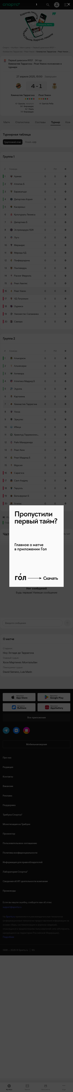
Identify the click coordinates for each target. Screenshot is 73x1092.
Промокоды (9, 890)
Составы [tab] (40, 122)
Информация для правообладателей (22, 862)
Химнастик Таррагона (22, 95)
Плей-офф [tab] (30, 142)
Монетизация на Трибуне (16, 824)
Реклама (7, 795)
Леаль (31, 109)
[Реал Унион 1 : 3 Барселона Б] (47, 99)
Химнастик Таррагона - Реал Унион (18, 51)
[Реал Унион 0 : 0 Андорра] (41, 99)
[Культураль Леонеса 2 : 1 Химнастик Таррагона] (33, 99)
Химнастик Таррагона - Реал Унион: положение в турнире (53, 51)
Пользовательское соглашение (20, 843)
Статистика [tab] (22, 122)
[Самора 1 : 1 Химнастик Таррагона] (25, 99)
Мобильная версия (36, 744)
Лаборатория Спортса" (15, 871)
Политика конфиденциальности (20, 852)
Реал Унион (45, 95)
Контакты (8, 776)
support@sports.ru (12, 907)
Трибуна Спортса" (12, 814)
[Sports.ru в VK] (17, 731)
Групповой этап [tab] (12, 142)
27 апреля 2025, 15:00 (29, 76)
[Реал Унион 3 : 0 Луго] (45, 99)
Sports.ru (10, 916)
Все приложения (36, 717)
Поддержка (9, 805)
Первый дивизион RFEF (43, 47)
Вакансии (8, 786)
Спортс (6, 47)
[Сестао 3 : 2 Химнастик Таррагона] (29, 99)
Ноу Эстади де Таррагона (18, 652)
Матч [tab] (6, 122)
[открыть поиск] (48, 5)
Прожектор (9, 833)
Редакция (8, 767)
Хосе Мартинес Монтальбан (20, 662)
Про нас (7, 757)
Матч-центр (25, 47)
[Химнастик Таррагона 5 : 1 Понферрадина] (27, 99)
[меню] (66, 4)
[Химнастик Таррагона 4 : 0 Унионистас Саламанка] (31, 99)
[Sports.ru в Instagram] (27, 731)
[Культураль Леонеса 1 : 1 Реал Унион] (39, 99)
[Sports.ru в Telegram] (7, 731)
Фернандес (29, 106)
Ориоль (21, 103)
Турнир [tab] (55, 122)
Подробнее (8, 936)
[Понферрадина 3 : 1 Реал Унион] (43, 99)
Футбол (14, 47)
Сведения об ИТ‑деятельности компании (25, 881)
